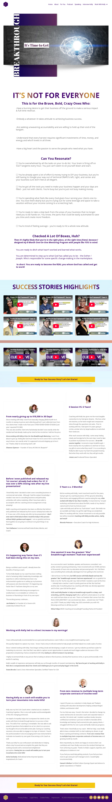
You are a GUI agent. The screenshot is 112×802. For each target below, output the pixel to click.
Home (50, 4)
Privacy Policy (23, 797)
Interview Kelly (88, 4)
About (56, 4)
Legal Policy (34, 797)
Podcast (70, 4)
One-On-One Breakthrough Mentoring (38, 436)
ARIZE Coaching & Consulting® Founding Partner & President (81, 609)
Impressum (55, 797)
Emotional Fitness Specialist (87, 457)
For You (62, 4)
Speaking (78, 4)
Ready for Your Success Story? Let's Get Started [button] (56, 379)
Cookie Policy (44, 797)
